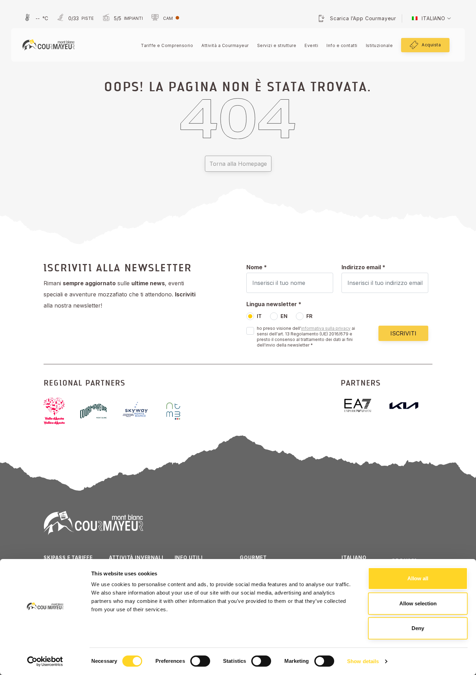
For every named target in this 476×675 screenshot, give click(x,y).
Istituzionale (379, 45)
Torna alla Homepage (238, 163)
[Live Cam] (164, 18)
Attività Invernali (136, 557)
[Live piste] (74, 18)
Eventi (311, 45)
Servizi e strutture (277, 45)
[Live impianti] (122, 18)
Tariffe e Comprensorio (167, 45)
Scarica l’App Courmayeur (363, 18)
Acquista (431, 44)
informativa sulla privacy (326, 328)
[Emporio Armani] (363, 405)
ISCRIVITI (403, 333)
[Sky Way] (141, 411)
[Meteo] (35, 18)
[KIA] (409, 405)
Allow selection (418, 603)
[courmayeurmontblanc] (99, 410)
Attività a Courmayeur (225, 45)
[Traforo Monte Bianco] (179, 411)
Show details (363, 661)
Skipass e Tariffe (68, 557)
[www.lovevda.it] (60, 411)
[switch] (200, 661)
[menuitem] (428, 18)
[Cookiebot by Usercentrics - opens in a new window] (45, 661)
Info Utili (189, 557)
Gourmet (253, 557)
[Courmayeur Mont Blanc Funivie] (48, 44)
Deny (418, 628)
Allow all (417, 578)
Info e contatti (342, 45)
